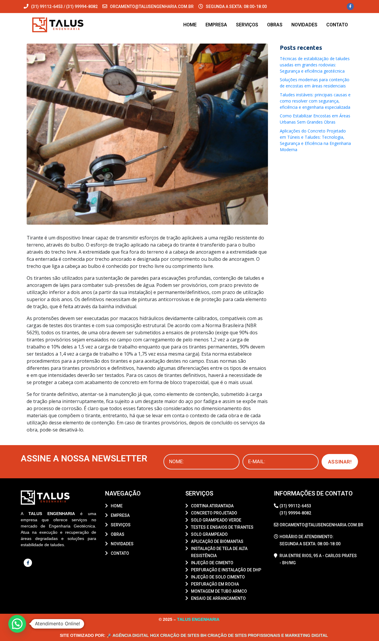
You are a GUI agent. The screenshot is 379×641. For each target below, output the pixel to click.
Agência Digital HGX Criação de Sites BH (159, 635)
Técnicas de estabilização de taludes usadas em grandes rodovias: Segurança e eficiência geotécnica (315, 65)
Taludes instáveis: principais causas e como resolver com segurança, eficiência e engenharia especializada (315, 101)
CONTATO (337, 25)
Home (190, 25)
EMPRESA (216, 25)
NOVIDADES (304, 25)
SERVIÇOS (247, 25)
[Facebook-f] (350, 6)
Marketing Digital (306, 635)
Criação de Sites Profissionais (244, 635)
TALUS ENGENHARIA (199, 619)
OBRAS (274, 25)
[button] (17, 624)
